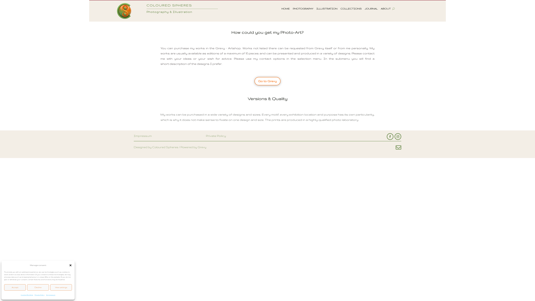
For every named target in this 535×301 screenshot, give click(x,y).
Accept (15, 287)
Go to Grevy (267, 81)
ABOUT (386, 9)
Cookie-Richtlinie (27, 295)
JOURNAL (371, 9)
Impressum (50, 295)
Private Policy (40, 295)
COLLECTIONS (351, 9)
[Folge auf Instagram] (398, 136)
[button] (70, 265)
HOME (285, 9)
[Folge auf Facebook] (390, 136)
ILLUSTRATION (326, 9)
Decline (38, 287)
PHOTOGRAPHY (303, 9)
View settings (61, 287)
